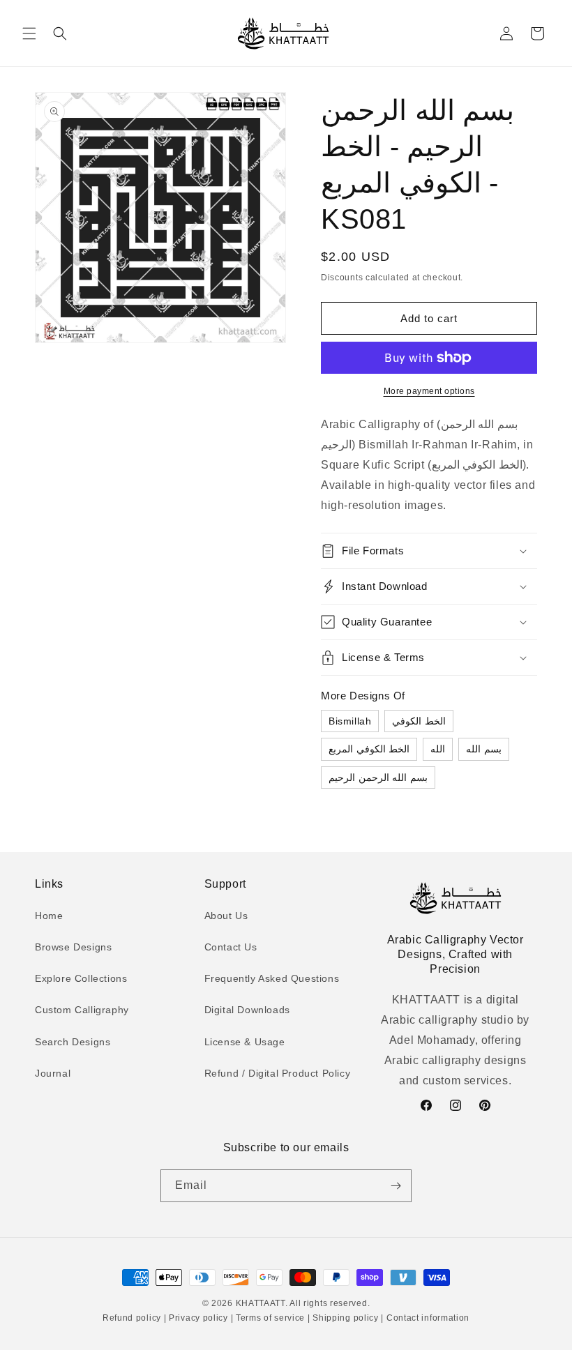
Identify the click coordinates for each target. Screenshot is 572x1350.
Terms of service (270, 1318)
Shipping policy (346, 1318)
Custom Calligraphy (82, 1009)
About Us (226, 915)
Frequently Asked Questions (272, 978)
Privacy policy (198, 1318)
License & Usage (244, 1041)
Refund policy (133, 1318)
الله (437, 748)
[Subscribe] (395, 1185)
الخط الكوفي (419, 721)
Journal (52, 1073)
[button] (29, 33)
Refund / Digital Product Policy (277, 1073)
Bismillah (350, 721)
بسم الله (484, 748)
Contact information (426, 1318)
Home (49, 915)
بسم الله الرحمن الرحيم (378, 777)
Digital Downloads (247, 1009)
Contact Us (230, 947)
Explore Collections (81, 978)
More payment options (429, 391)
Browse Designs (73, 947)
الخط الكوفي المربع (369, 748)
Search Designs (72, 1041)
